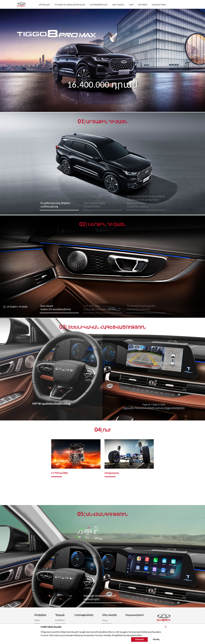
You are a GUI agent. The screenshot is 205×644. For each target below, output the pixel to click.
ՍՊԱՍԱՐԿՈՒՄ (159, 5)
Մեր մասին (109, 615)
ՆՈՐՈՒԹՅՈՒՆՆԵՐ (99, 5)
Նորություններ (83, 615)
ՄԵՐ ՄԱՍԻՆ (118, 5)
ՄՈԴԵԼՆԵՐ (44, 5)
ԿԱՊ (131, 5)
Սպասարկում (135, 615)
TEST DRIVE (142, 5)
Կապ (105, 620)
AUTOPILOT (60, 620)
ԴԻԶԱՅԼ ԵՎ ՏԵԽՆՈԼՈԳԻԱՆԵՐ (69, 5)
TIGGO (37, 620)
